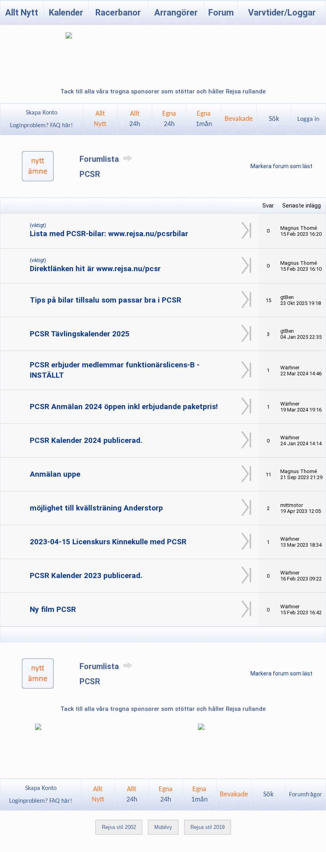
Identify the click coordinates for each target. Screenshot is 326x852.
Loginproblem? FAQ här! (41, 125)
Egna (169, 119)
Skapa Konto (41, 113)
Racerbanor (118, 12)
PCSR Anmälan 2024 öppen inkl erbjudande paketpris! (124, 406)
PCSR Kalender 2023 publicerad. (86, 575)
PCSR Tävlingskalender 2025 (80, 333)
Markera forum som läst (281, 166)
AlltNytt (100, 119)
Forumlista (100, 159)
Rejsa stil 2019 (207, 827)
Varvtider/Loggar (282, 12)
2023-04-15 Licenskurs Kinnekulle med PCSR (108, 541)
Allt (134, 119)
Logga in (308, 119)
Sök (274, 119)
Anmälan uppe (55, 474)
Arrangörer (176, 12)
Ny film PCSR (53, 609)
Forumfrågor (305, 795)
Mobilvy (163, 827)
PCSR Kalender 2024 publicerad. (86, 440)
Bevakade (239, 119)
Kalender (66, 12)
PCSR (90, 174)
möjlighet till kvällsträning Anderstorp (96, 507)
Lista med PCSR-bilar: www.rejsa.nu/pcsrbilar (109, 233)
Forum (221, 12)
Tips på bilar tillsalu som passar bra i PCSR (105, 300)
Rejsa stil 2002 (119, 827)
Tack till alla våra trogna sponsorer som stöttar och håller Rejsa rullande (163, 91)
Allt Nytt (21, 12)
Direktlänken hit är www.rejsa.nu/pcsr (95, 268)
